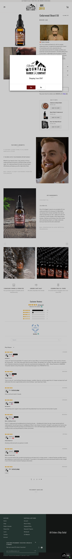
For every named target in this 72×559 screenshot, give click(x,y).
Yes (31, 87)
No (41, 87)
